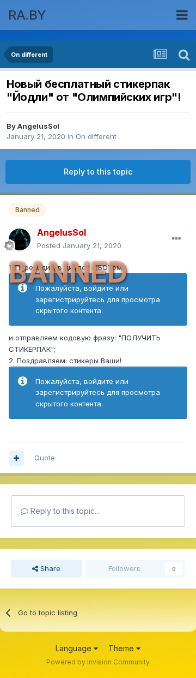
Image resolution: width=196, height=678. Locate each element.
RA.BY (27, 15)
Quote (44, 457)
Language (75, 648)
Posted (79, 245)
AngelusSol (38, 126)
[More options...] (176, 238)
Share (49, 568)
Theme (122, 648)
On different (96, 136)
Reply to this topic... (64, 510)
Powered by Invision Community (98, 662)
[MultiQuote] (16, 458)
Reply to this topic (98, 171)
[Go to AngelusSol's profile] (19, 239)
